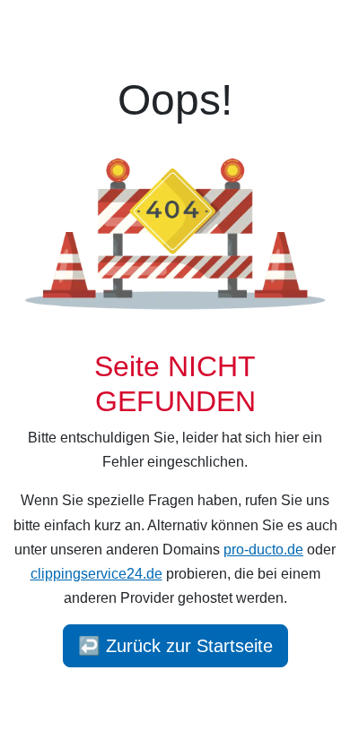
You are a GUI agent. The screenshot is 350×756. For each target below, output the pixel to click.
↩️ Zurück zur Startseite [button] (175, 646)
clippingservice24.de (96, 573)
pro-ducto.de (263, 549)
